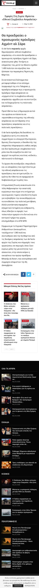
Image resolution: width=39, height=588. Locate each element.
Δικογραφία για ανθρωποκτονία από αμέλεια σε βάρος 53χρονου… (24, 553)
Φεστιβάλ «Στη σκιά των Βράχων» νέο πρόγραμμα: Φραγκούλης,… (22, 400)
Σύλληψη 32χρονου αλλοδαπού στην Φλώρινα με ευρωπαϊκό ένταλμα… (24, 453)
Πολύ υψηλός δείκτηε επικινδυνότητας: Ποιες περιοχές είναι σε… (21, 442)
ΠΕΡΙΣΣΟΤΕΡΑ (30, 585)
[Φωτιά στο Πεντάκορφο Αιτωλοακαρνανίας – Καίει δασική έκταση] (6, 541)
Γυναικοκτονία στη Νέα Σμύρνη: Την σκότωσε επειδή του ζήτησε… (24, 431)
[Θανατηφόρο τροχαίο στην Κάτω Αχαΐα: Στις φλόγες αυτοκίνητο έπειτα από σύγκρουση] (6, 564)
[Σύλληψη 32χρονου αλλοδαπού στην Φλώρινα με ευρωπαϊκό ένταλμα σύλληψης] (6, 453)
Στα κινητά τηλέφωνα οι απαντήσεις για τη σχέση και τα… (23, 388)
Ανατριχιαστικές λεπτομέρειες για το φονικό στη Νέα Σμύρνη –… (24, 411)
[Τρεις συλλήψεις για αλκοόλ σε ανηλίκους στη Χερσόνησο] (6, 465)
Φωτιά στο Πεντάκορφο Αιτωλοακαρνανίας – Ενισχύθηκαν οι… (21, 530)
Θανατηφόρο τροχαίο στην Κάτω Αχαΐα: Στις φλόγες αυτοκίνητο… (22, 564)
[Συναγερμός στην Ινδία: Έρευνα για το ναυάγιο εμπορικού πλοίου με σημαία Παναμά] (28, 324)
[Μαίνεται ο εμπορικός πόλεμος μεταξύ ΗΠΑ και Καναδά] (28, 297)
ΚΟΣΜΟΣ (19, 12)
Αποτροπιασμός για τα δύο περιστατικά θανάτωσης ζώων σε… (24, 377)
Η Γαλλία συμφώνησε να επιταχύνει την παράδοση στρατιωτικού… (22, 501)
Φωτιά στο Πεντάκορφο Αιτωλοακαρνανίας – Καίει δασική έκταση (22, 541)
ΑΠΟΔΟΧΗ (18, 586)
